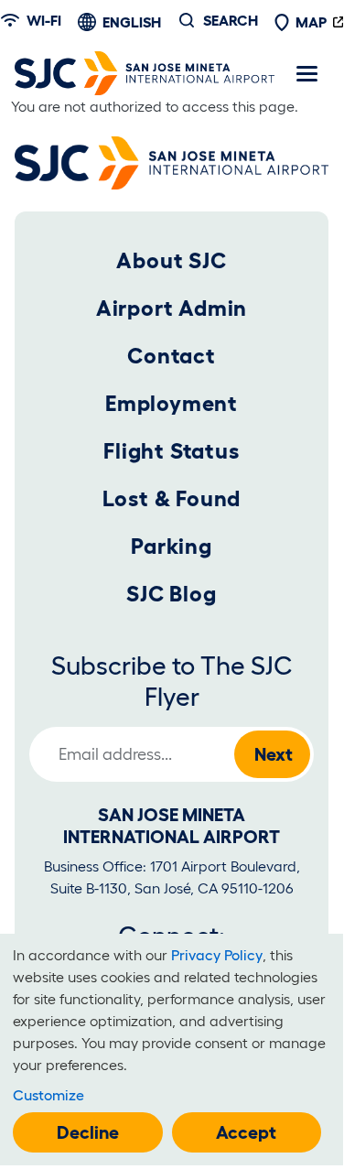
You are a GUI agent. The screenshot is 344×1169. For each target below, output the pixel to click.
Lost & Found (172, 498)
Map (311, 22)
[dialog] (171, 1049)
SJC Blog (171, 593)
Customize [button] (48, 1095)
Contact (171, 355)
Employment (171, 403)
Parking (171, 546)
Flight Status (171, 450)
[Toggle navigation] (306, 73)
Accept (246, 1132)
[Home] (144, 73)
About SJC (171, 260)
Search (230, 20)
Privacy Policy (217, 955)
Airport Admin (171, 308)
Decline (88, 1132)
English (131, 22)
